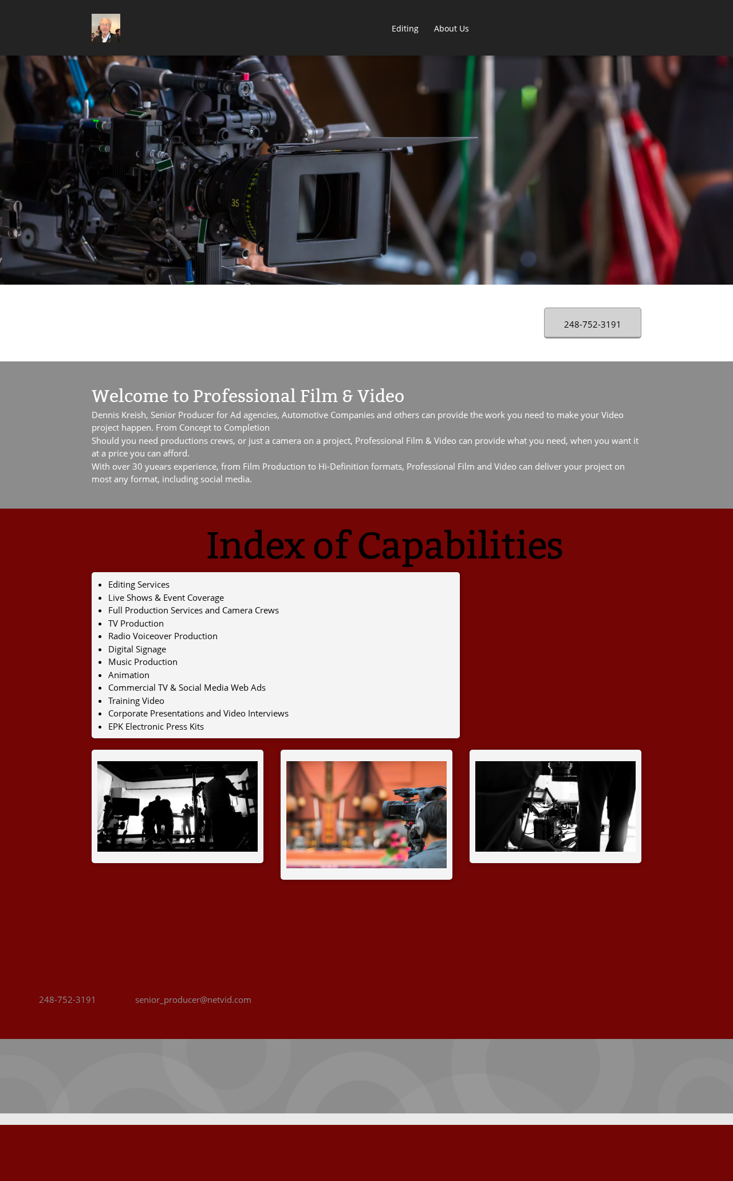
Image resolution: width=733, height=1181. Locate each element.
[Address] (309, 1076)
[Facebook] (332, 1076)
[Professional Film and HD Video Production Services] (106, 28)
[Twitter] (355, 1076)
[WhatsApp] (446, 1076)
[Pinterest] (400, 1076)
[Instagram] (423, 1076)
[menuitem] (376, 29)
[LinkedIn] (377, 1076)
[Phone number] (286, 1076)
